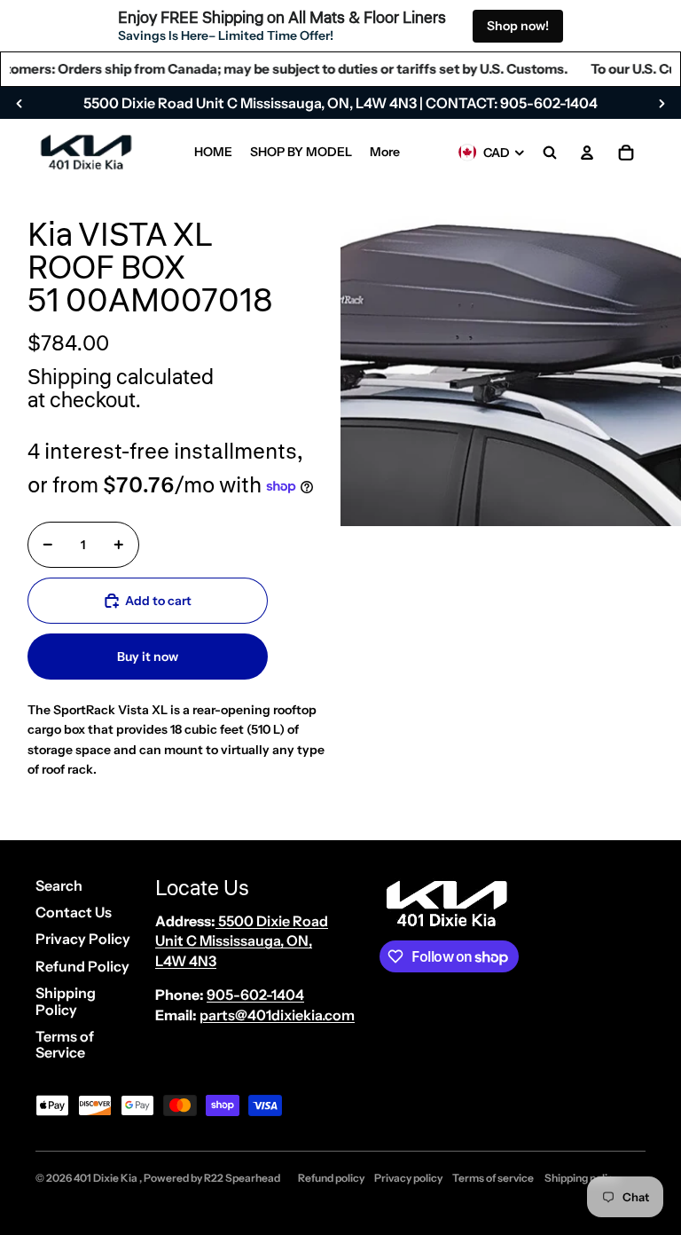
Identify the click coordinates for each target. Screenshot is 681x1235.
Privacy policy (408, 1177)
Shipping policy (581, 1177)
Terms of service (493, 1177)
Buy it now (147, 657)
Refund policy (331, 1177)
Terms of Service (64, 1044)
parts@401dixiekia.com (277, 1015)
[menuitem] (213, 152)
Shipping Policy (65, 1001)
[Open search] (549, 152)
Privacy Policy (82, 939)
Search (58, 885)
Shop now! (518, 26)
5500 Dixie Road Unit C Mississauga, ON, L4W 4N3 (241, 941)
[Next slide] (661, 102)
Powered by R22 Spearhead (212, 1177)
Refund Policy (82, 966)
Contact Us (73, 912)
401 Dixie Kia (106, 1177)
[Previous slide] (19, 102)
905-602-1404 (255, 994)
